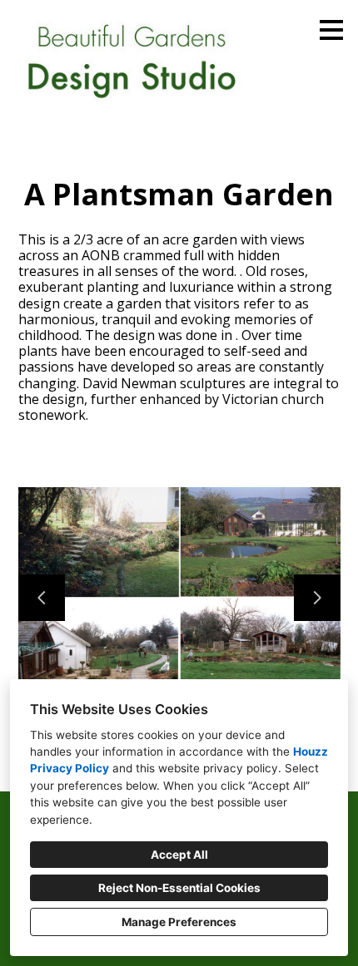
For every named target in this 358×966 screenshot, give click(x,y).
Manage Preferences (179, 922)
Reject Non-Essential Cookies (179, 888)
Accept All (179, 854)
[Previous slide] (41, 597)
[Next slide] (317, 597)
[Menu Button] (331, 30)
